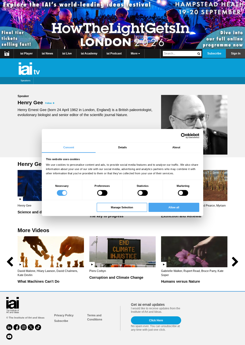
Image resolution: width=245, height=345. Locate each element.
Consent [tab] (68, 147)
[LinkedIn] (9, 327)
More (134, 53)
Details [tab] (122, 147)
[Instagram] (24, 327)
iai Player (26, 53)
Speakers (25, 80)
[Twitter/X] (31, 327)
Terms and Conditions (94, 317)
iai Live (67, 53)
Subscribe (214, 53)
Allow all (173, 207)
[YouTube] (9, 337)
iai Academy (89, 53)
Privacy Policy (64, 315)
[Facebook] (16, 327)
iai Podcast (114, 53)
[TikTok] (38, 327)
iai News (47, 53)
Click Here (156, 320)
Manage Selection (122, 207)
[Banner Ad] (122, 24)
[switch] (102, 193)
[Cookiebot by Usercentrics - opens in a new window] (183, 135)
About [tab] (176, 147)
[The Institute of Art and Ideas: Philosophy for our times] (7, 53)
